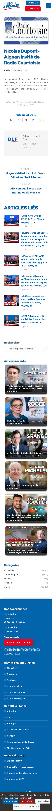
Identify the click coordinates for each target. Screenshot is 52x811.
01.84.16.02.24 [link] (11, 631)
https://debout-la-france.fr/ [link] (31, 145)
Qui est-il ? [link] (12, 668)
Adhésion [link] (11, 711)
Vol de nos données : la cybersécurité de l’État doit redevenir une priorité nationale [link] (25, 389)
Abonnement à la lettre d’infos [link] (22, 773)
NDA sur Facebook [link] (16, 692)
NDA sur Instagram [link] (16, 698)
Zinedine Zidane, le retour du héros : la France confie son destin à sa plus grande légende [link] (25, 518)
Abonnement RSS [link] (15, 779)
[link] (48, 5)
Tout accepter (10, 801)
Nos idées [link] (12, 674)
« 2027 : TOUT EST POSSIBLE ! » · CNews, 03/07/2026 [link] (32, 219)
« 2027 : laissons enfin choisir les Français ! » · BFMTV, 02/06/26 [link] (33, 319)
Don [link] (9, 717)
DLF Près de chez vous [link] (18, 729)
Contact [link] (11, 736)
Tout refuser (27, 801)
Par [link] (34, 101)
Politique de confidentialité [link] (20, 742)
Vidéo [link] (7, 70)
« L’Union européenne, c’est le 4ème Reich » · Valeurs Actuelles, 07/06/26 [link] (33, 301)
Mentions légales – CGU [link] (18, 748)
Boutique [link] (11, 723)
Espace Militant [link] (14, 760)
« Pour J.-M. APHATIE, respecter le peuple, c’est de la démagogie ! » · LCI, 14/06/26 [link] (34, 261)
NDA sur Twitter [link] (15, 686)
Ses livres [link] (11, 680)
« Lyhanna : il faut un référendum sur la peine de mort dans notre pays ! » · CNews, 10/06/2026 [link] (34, 281)
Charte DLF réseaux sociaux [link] (20, 767)
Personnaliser (43, 801)
